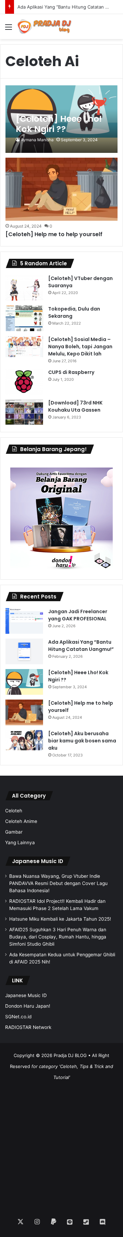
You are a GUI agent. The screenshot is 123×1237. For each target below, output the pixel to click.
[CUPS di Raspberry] (24, 382)
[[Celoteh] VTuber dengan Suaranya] (24, 288)
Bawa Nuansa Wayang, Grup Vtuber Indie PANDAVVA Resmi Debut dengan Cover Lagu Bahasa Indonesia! (58, 883)
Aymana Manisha (37, 139)
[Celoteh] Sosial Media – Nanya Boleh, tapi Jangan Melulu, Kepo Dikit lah (80, 346)
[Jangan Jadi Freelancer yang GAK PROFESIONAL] (24, 621)
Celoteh (13, 810)
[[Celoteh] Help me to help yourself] (61, 189)
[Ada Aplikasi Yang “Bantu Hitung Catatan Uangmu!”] (24, 651)
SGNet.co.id (18, 1016)
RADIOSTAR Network (28, 1027)
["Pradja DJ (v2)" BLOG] (44, 26)
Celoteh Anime (21, 821)
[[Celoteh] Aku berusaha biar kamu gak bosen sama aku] (24, 740)
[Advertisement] (61, 1144)
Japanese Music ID (37, 861)
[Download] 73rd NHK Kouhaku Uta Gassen (75, 406)
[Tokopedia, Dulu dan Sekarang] (24, 318)
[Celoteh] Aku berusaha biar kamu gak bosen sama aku (82, 740)
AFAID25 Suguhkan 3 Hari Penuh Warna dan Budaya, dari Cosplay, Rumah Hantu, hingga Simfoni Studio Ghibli (57, 937)
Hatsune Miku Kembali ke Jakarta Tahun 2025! (60, 919)
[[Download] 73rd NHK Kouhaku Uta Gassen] (24, 412)
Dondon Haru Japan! (27, 1006)
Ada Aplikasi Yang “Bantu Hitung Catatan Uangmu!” (81, 646)
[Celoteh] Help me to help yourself (53, 234)
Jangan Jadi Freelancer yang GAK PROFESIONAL (77, 615)
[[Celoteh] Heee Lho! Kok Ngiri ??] (61, 119)
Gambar (14, 832)
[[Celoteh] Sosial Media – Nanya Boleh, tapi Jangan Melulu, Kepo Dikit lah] (24, 346)
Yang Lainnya (20, 842)
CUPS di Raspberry (71, 372)
